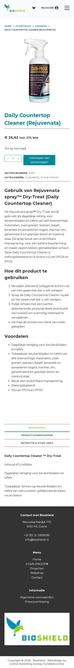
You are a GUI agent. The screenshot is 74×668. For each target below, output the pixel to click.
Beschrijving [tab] (37, 427)
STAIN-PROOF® (37, 564)
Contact (37, 577)
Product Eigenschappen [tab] (37, 435)
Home (37, 559)
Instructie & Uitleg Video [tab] (37, 443)
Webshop (37, 573)
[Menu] (67, 7)
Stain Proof (50, 177)
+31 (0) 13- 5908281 (37, 535)
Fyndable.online (53, 663)
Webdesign (54, 660)
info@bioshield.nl (37, 539)
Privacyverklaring (37, 601)
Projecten (37, 568)
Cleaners (32, 177)
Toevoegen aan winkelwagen (39, 160)
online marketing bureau (26, 663)
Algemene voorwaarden (37, 597)
